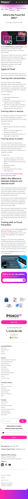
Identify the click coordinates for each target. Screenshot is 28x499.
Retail (2, 395)
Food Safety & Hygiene (6, 361)
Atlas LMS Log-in (5, 350)
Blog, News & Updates (6, 405)
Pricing (2, 351)
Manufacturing (4, 392)
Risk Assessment (5, 374)
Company (3, 400)
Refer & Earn (4, 414)
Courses (3, 358)
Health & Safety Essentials (7, 372)
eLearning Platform (6, 346)
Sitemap (3, 477)
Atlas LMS (3, 348)
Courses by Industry (6, 382)
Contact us (4, 403)
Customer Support (5, 411)
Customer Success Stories (7, 409)
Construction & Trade (6, 386)
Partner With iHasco (6, 413)
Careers (3, 407)
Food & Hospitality (5, 390)
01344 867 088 (15, 331)
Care (2, 384)
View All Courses (5, 378)
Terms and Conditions (6, 475)
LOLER (2, 376)
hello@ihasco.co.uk (20, 449)
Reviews (3, 353)
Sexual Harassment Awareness (8, 359)
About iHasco (4, 401)
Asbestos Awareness (6, 365)
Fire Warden (4, 367)
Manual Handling (5, 363)
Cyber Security (4, 369)
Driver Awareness (5, 371)
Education (3, 388)
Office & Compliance (6, 393)
